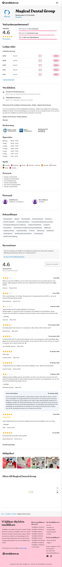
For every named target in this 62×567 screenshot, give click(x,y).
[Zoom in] (57, 488)
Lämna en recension (52, 264)
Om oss (48, 525)
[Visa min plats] (57, 492)
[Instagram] (51, 556)
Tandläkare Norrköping (38, 540)
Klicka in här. (23, 548)
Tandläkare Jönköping (38, 545)
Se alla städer (35, 547)
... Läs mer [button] (6, 316)
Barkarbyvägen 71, (25, 15)
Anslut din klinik (51, 540)
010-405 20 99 (50, 551)
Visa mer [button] (5, 120)
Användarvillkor (50, 529)
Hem (2, 514)
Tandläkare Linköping (38, 542)
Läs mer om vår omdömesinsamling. (14, 257)
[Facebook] (47, 556)
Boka (56, 56)
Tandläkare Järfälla (10, 514)
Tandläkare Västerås (37, 536)
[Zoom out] (57, 490)
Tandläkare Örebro (37, 538)
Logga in (48, 542)
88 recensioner (6, 39)
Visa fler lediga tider (8, 79)
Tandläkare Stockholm (38, 527)
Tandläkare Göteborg (38, 529)
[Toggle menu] (57, 2)
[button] (31, 463)
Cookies (48, 534)
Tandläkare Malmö (37, 531)
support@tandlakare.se (52, 553)
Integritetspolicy (51, 532)
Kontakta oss (50, 527)
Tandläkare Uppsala (37, 534)
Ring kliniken (19, 17)
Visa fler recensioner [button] (9, 444)
